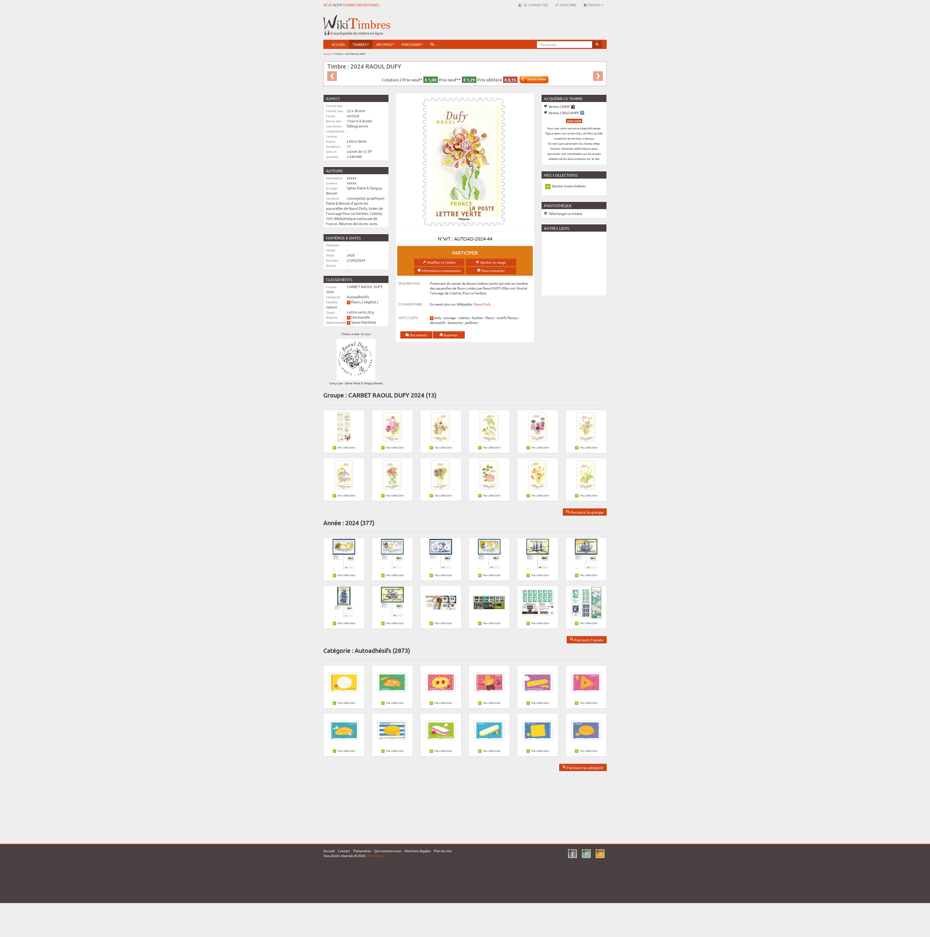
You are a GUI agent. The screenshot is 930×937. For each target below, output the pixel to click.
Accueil (338, 44)
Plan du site (443, 851)
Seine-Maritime (363, 322)
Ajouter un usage (492, 262)
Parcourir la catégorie (585, 767)
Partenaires (362, 851)
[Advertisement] (518, 25)
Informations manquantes (441, 270)
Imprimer (450, 335)
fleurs (356, 301)
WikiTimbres (375, 855)
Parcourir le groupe (586, 512)
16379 (337, 5)
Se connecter (535, 5)
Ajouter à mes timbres (569, 186)
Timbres (359, 44)
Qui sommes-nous (387, 851)
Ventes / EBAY (559, 106)
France (594, 5)
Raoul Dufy (482, 304)
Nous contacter (492, 270)
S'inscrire (567, 5)
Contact (344, 851)
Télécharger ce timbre (565, 213)
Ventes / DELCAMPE (564, 112)
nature (331, 307)
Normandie (360, 317)
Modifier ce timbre (441, 262)
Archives (384, 44)
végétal (370, 301)
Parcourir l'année (588, 639)
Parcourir (411, 44)
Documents (418, 335)
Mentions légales (417, 851)
